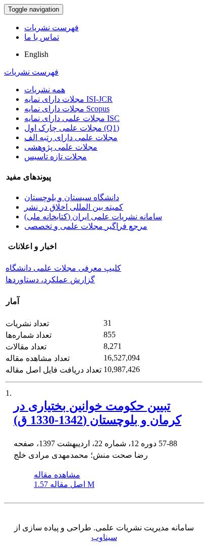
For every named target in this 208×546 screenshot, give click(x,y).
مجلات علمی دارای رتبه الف (71, 137)
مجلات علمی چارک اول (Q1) (71, 128)
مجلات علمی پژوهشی (60, 147)
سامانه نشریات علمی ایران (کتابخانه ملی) (93, 216)
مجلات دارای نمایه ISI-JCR (68, 99)
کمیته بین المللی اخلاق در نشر (73, 207)
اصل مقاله (64, 484)
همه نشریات (44, 89)
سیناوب (104, 537)
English (36, 54)
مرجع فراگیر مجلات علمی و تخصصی (85, 226)
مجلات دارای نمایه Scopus (67, 108)
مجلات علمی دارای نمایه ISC (72, 118)
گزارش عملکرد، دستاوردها (50, 279)
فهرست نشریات (51, 27)
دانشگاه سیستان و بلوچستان (71, 197)
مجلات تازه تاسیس (55, 156)
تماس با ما (41, 37)
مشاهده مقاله (57, 474)
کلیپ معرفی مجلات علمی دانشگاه (63, 268)
